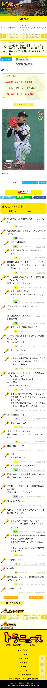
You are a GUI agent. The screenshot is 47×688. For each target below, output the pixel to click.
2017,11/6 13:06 (40, 442)
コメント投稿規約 (23, 674)
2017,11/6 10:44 (40, 238)
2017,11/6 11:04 (40, 246)
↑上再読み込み (10, 598)
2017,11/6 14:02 (40, 564)
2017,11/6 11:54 (40, 390)
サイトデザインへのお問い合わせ (23, 678)
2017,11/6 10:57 (40, 302)
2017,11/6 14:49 (40, 555)
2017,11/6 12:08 (40, 331)
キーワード (23, 658)
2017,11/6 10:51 (40, 287)
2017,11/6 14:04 (40, 461)
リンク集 (23, 670)
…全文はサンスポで (24, 104)
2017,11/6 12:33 (40, 258)
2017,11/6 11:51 (40, 346)
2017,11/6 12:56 (40, 354)
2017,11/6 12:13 (40, 427)
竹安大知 (34, 182)
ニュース (23, 654)
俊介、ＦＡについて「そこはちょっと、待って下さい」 (15, 37)
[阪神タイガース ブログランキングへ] (24, 192)
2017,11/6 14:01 (40, 517)
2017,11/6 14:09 (40, 584)
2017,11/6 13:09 (40, 482)
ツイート (7, 59)
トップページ (23, 650)
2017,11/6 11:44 (40, 323)
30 (5, 69)
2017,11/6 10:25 (40, 226)
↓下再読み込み (36, 598)
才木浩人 (26, 182)
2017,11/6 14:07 (40, 470)
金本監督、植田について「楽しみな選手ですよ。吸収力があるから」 (32, 37)
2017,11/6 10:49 (40, 272)
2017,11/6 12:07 (40, 419)
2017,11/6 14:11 (40, 531)
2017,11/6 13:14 (40, 410)
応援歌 (23, 666)
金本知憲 (42, 182)
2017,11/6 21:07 (40, 593)
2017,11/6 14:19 (40, 369)
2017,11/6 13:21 (40, 505)
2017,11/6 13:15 (40, 497)
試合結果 (23, 662)
